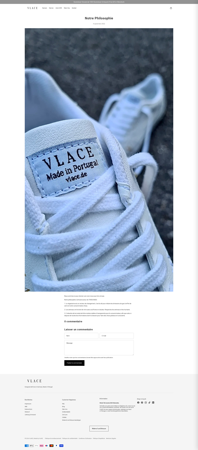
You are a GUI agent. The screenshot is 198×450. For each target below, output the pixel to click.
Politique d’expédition (99, 438)
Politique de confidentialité (69, 438)
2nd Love (64, 414)
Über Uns (64, 409)
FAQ (63, 404)
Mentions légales (111, 438)
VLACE (31, 438)
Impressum (28, 404)
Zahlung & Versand (30, 414)
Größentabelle (66, 412)
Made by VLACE (38, 438)
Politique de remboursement (53, 438)
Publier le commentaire (74, 363)
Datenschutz (28, 409)
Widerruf (27, 412)
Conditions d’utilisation (85, 438)
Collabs (64, 417)
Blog (63, 406)
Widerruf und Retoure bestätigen (71, 420)
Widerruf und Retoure (99, 428)
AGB (26, 406)
